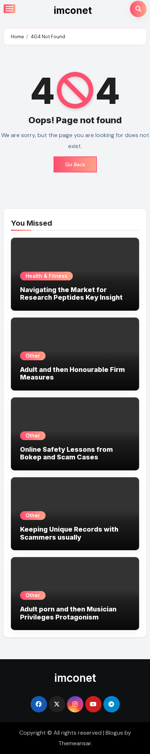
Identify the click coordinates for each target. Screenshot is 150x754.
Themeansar (74, 743)
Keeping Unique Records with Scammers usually (69, 533)
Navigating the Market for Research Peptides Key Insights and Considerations (73, 297)
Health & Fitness (46, 276)
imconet (73, 10)
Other (32, 356)
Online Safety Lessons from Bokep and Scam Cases (66, 453)
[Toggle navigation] (9, 8)
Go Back (75, 164)
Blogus (114, 732)
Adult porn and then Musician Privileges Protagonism (68, 613)
